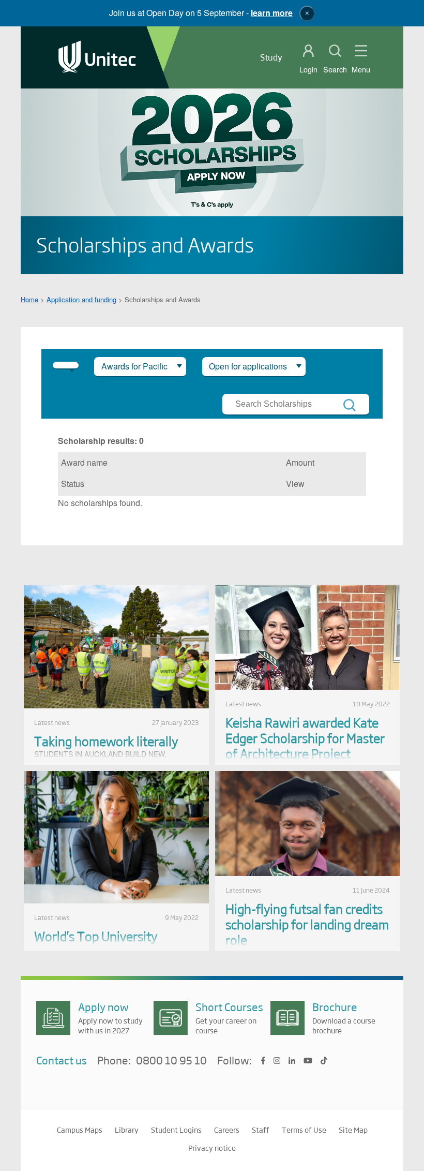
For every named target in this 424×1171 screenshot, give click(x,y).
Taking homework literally (106, 741)
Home (29, 299)
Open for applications (248, 366)
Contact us (61, 1060)
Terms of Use (304, 1129)
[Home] (97, 57)
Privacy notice (212, 1148)
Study (271, 57)
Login (308, 69)
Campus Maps (79, 1129)
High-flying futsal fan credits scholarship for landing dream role (307, 923)
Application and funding (81, 299)
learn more (272, 13)
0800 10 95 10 (171, 1061)
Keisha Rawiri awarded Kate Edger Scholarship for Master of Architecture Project (305, 737)
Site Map (353, 1129)
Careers (226, 1129)
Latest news (52, 722)
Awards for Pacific (134, 366)
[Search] (349, 405)
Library (127, 1129)
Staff (260, 1129)
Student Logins (176, 1129)
